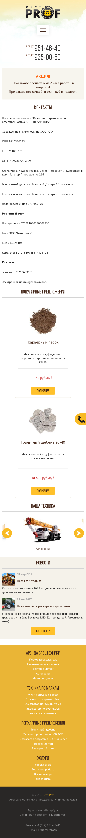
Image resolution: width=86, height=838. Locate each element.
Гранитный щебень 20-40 (43, 442)
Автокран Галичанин (43, 713)
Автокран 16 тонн (43, 748)
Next (79, 533)
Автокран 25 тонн (43, 743)
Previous (7, 533)
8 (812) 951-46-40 (49, 825)
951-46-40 (43, 49)
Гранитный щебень (43, 729)
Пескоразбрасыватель (43, 659)
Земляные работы (43, 769)
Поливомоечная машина (43, 664)
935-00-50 (43, 58)
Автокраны (43, 673)
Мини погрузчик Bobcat (43, 694)
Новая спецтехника (29, 581)
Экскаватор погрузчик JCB (43, 708)
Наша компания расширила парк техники (43, 606)
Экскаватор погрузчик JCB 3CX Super (43, 739)
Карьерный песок (43, 342)
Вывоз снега (43, 779)
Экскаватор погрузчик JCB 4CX (43, 734)
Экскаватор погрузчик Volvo (43, 704)
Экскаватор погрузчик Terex (43, 699)
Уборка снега (43, 764)
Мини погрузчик (43, 678)
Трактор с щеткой (43, 669)
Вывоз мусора (43, 774)
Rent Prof (48, 795)
